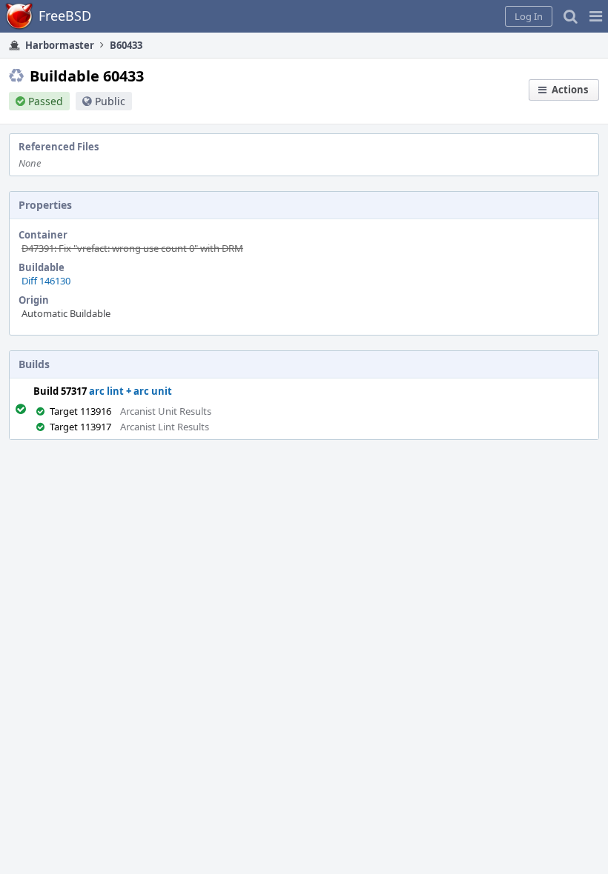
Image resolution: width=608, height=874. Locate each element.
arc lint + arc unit (130, 391)
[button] (596, 16)
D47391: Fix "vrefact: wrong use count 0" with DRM (132, 248)
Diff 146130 (46, 280)
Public (110, 101)
